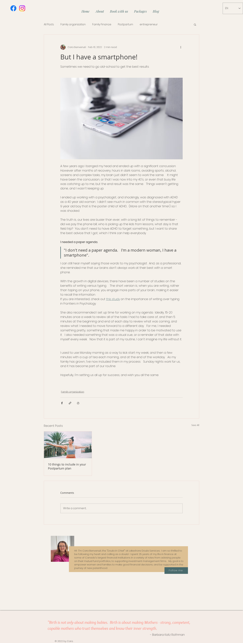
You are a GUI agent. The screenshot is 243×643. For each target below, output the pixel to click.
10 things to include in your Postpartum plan (67, 466)
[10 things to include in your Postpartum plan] (68, 444)
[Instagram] (22, 8)
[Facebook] (13, 8)
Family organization (73, 24)
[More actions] (181, 47)
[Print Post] (78, 403)
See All (195, 425)
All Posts (49, 24)
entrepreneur (149, 24)
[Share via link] (70, 403)
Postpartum (125, 24)
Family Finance (101, 24)
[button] (195, 24)
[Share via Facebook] (61, 403)
